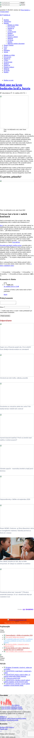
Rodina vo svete (8, 80)
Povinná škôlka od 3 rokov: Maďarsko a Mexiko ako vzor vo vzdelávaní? (17, 648)
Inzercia (11, 727)
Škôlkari (10, 33)
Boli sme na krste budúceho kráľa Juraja (15, 86)
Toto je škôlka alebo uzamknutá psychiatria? (18, 651)
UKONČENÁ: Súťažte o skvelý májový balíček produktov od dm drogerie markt (17, 681)
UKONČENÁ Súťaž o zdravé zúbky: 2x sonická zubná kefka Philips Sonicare (17, 675)
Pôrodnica (7, 50)
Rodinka (6, 20)
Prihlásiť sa (3, 716)
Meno (2, 307)
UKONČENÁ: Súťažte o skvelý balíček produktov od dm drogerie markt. (17, 684)
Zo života (10, 40)
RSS (7, 727)
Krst (1, 225)
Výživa (10, 30)
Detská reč (11, 35)
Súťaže (6, 52)
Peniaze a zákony (13, 37)
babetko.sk (7, 15)
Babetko (6, 23)
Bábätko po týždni (13, 25)
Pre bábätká (18, 708)
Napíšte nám (3, 729)
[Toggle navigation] (1, 15)
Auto (5, 48)
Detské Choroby (9, 45)
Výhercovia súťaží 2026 (12, 678)
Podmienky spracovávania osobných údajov (13, 718)
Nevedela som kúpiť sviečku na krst (10, 245)
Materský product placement (16, 43)
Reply (5, 294)
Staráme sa (11, 28)
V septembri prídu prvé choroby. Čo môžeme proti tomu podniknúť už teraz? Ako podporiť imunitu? (18, 640)
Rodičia (10, 42)
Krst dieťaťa (16, 242)
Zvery (5, 47)
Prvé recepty (11, 26)
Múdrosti (10, 38)
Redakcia (3, 727)
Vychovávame (12, 31)
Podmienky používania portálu (9, 720)
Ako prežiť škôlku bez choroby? (15, 637)
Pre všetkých (15, 705)
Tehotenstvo (7, 21)
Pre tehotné (18, 707)
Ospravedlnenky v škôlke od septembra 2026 (19, 635)
